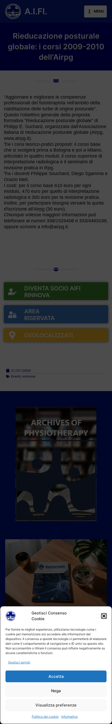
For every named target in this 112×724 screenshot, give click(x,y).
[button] (104, 616)
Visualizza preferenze (56, 705)
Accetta (56, 676)
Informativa (69, 717)
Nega (56, 690)
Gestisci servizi (19, 662)
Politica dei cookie (45, 717)
